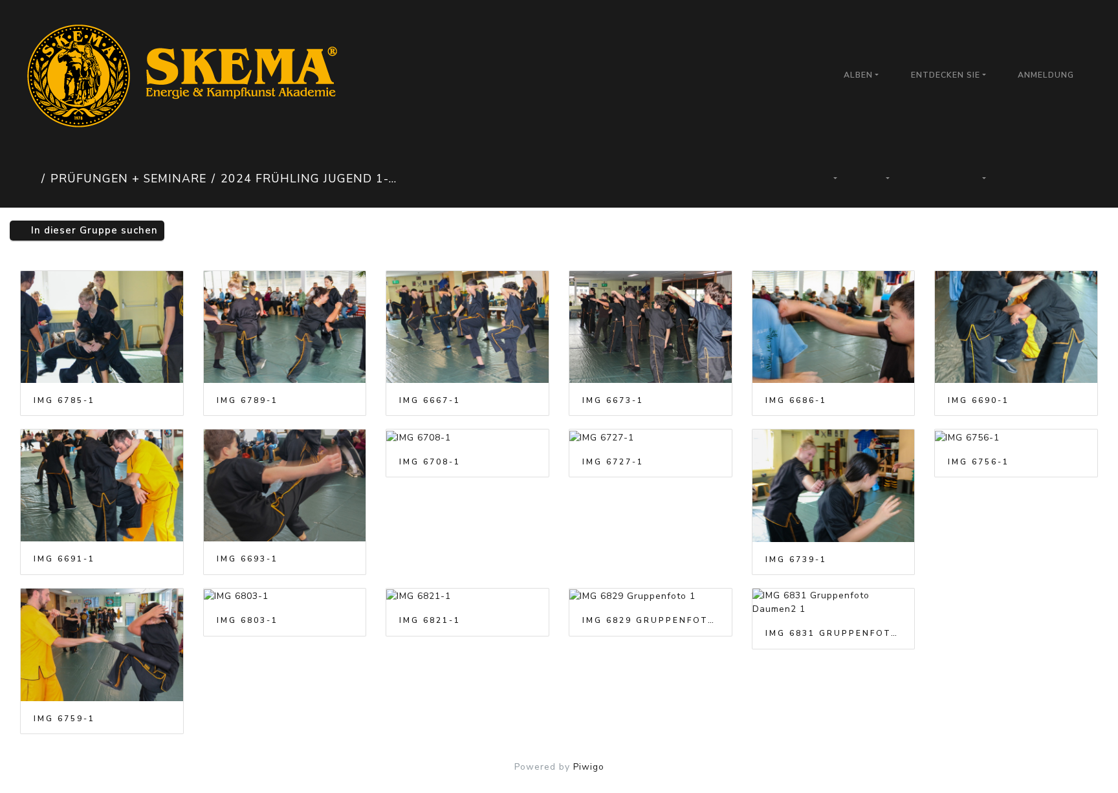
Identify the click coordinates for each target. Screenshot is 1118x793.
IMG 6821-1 (430, 620)
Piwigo (588, 767)
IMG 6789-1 (247, 400)
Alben (858, 75)
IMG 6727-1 (613, 461)
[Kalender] (976, 179)
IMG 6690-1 (978, 400)
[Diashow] (928, 179)
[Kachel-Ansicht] (1025, 179)
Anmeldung (1046, 75)
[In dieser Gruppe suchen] (781, 179)
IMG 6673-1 (613, 400)
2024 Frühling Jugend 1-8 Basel (310, 178)
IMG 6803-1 (247, 620)
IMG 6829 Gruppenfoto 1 (650, 620)
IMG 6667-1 (430, 400)
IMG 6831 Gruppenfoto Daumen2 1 (833, 633)
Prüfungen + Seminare (128, 178)
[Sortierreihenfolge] (827, 179)
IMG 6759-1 (64, 718)
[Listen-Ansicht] (1069, 179)
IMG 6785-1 (64, 400)
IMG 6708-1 (430, 461)
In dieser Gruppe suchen (93, 230)
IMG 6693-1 (247, 558)
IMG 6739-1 (796, 559)
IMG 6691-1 (64, 558)
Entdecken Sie (945, 75)
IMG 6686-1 (796, 400)
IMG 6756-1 (978, 461)
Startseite (28, 178)
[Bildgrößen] (880, 179)
